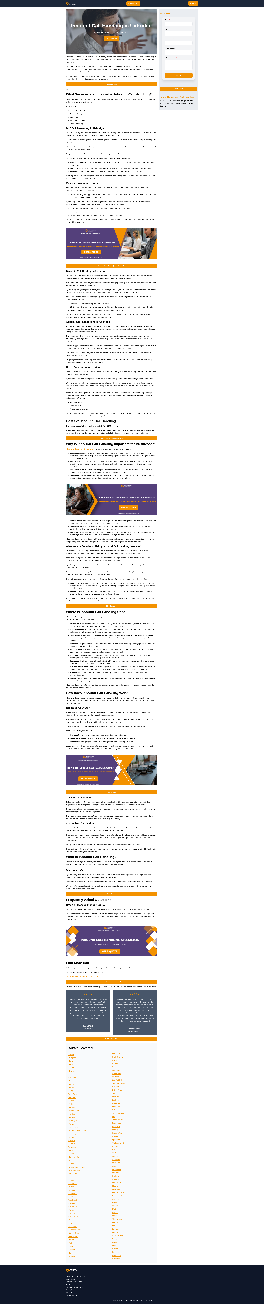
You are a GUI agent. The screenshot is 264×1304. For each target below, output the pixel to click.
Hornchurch (116, 1255)
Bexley (114, 1245)
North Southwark (118, 1057)
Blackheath (116, 1173)
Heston (71, 1081)
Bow (114, 1116)
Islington (71, 1256)
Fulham (71, 1177)
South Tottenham (118, 1083)
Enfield (114, 1110)
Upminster (116, 1259)
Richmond (72, 1137)
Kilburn (71, 1164)
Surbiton (71, 1190)
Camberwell (116, 1073)
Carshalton (116, 1103)
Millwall (115, 1136)
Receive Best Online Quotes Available (111, 266)
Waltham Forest (118, 1143)
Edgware (71, 1144)
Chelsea (71, 1203)
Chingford (115, 1179)
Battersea (71, 1210)
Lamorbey (116, 1229)
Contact (193, 3)
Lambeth (115, 1063)
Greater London (118, 1196)
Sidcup (114, 1226)
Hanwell (71, 1087)
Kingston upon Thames (76, 1167)
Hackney (115, 1087)
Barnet (70, 1197)
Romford (115, 1249)
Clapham (71, 1250)
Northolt (89, 976)
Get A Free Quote (111, 1039)
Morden (71, 1246)
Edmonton (116, 1106)
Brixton (114, 1067)
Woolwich (115, 1206)
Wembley (71, 1107)
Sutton (114, 1093)
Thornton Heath (118, 1113)
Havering (115, 1252)
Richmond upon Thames (77, 1130)
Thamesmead (117, 1219)
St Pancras (72, 1226)
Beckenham (116, 1189)
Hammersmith (73, 1157)
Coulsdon (115, 1176)
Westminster (73, 1236)
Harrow (71, 1084)
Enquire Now (111, 792)
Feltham (71, 1104)
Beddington (116, 1123)
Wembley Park (73, 1111)
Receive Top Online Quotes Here (111, 438)
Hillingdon (76, 976)
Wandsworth (73, 1200)
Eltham (114, 1216)
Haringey (71, 1253)
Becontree (116, 1232)
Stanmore (72, 1124)
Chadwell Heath (118, 1235)
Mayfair (71, 1220)
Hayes (82, 976)
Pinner (70, 1074)
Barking (115, 1212)
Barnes (71, 1154)
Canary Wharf (117, 1133)
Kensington (72, 1183)
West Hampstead (74, 1170)
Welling (115, 1222)
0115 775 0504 (133, 3)
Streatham (116, 1070)
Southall (96, 976)
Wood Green (116, 1054)
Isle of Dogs (116, 1149)
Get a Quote (110, 38)
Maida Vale (72, 1173)
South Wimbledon (75, 1230)
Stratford (115, 1156)
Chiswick (71, 1140)
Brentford (71, 1114)
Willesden (72, 1147)
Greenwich (116, 1159)
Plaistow (115, 1186)
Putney (71, 1187)
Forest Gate (116, 1183)
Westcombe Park (118, 1192)
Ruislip (68, 976)
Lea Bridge (116, 1100)
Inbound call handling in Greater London (80, 449)
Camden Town (73, 1213)
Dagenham (116, 1242)
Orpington (115, 1239)
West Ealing (72, 1094)
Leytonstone (116, 1169)
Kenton (71, 1101)
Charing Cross (73, 1233)
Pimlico (71, 1223)
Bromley (115, 1130)
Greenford (72, 1077)
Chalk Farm (72, 1207)
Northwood (72, 1071)
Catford (115, 1166)
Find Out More (111, 606)
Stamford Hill (117, 1080)
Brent (70, 1160)
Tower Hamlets (117, 1120)
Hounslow (72, 1097)
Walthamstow (117, 1153)
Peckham (115, 1097)
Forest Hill (116, 1126)
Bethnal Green (117, 1090)
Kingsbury (72, 1134)
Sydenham (116, 1140)
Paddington (72, 1193)
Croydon (115, 1146)
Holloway (71, 1240)
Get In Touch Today (111, 84)
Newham (115, 1199)
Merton (71, 1243)
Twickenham (73, 1127)
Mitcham (115, 1060)
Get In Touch (111, 894)
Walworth (115, 1077)
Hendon (71, 1150)
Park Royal (72, 1121)
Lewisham (116, 1163)
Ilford (114, 1209)
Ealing (70, 1091)
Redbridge (116, 1202)
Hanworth (72, 1117)
